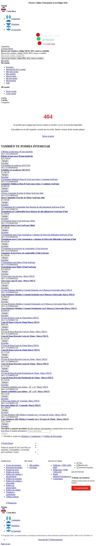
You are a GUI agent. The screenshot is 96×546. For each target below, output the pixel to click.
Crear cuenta (11, 94)
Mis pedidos (11, 74)
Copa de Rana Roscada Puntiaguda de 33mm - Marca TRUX (27, 378)
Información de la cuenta (16, 69)
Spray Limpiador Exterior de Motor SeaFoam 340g (23, 198)
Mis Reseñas (11, 81)
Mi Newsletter (11, 78)
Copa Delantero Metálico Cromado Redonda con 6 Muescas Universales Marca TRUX (38, 295)
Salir (8, 83)
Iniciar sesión (11, 91)
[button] (48, 9)
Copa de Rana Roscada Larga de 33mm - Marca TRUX (25, 364)
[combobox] (12, 55)
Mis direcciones (12, 72)
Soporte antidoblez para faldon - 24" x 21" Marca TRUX (25, 391)
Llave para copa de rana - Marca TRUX (18, 281)
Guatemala (15, 19)
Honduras (15, 24)
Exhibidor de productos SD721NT (15, 170)
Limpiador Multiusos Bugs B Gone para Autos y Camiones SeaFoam (30, 184)
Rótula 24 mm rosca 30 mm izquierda (17, 156)
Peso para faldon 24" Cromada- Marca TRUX (21, 405)
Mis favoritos (11, 76)
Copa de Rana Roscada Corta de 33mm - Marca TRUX (24, 336)
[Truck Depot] (7, 443)
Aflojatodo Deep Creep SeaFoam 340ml (18, 225)
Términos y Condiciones (30, 436)
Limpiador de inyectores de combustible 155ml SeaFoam (25, 253)
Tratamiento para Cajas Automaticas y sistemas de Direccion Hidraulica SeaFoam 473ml (38, 239)
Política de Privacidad (53, 436)
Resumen (9, 67)
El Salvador (16, 30)
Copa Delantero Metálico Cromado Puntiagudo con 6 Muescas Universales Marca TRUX (39, 308)
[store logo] (7, 49)
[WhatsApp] (11, 503)
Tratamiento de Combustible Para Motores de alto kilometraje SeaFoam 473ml (34, 211)
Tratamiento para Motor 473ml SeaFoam (18, 267)
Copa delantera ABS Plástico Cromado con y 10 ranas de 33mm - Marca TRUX (35, 419)
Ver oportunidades (81, 488)
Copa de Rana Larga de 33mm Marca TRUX (20, 350)
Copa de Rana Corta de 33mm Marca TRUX (20, 322)
